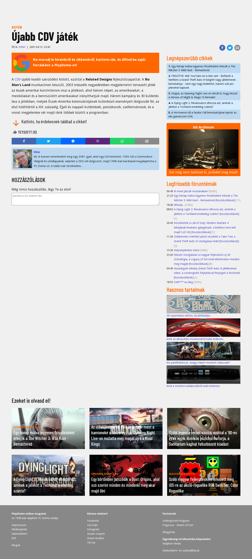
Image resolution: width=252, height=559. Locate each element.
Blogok (16, 545)
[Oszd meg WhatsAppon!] (122, 141)
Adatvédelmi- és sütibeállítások (181, 550)
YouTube (92, 525)
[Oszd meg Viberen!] (97, 141)
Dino (22, 47)
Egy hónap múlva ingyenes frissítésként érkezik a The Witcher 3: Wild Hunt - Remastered (201, 68)
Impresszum (19, 525)
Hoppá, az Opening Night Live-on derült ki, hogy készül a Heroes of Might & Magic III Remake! (202, 95)
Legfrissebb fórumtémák (192, 183)
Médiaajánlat (19, 529)
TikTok (91, 542)
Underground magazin (176, 520)
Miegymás (169, 532)
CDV (18, 79)
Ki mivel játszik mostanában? (191, 191)
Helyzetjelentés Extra (186, 250)
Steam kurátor (95, 538)
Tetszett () (27, 132)
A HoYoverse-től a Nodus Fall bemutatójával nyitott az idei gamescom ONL (202, 114)
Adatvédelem (19, 533)
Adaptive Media (172, 543)
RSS (14, 538)
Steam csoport (96, 533)
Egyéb (17, 27)
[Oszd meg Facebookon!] (222, 47)
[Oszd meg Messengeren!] (73, 141)
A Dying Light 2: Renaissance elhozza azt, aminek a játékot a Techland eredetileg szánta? (200, 105)
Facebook (93, 520)
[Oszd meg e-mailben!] (237, 47)
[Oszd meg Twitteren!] (229, 47)
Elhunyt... (179, 205)
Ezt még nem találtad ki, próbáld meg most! (203, 172)
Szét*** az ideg (183, 282)
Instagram (93, 529)
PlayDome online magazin (29, 513)
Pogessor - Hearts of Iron (178, 525)
